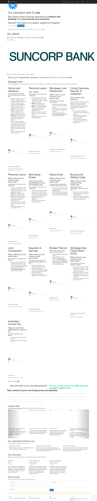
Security (71, 500)
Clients (72, 1)
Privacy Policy (83, 499)
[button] (14, 423)
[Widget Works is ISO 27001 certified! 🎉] (38, 418)
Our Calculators (12, 25)
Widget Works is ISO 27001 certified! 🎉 (38, 428)
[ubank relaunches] (59, 418)
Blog (88, 1)
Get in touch (21, 25)
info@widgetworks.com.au (35, 498)
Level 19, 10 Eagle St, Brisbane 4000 (17, 498)
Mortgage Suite (65, 1)
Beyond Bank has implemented (58, 77)
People (77, 1)
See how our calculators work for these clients (24, 37)
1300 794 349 (53, 498)
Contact (83, 1)
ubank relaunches (54, 428)
